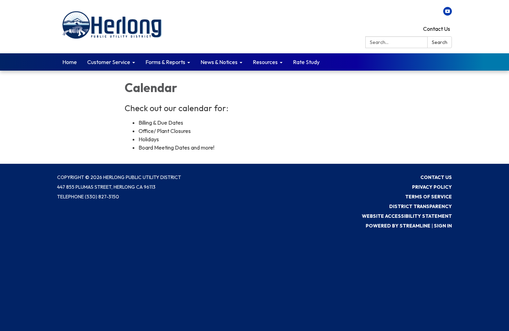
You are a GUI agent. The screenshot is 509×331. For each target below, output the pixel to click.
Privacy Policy (432, 187)
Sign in (443, 226)
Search (439, 42)
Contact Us (436, 28)
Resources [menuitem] (265, 62)
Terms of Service (428, 197)
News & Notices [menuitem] (219, 62)
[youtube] (447, 13)
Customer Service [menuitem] (108, 62)
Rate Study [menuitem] (306, 62)
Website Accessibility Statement (407, 216)
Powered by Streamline (398, 226)
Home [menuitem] (69, 62)
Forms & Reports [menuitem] (165, 62)
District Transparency (420, 206)
